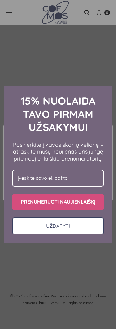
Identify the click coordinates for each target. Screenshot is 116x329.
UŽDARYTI (58, 226)
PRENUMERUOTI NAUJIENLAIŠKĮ (58, 202)
